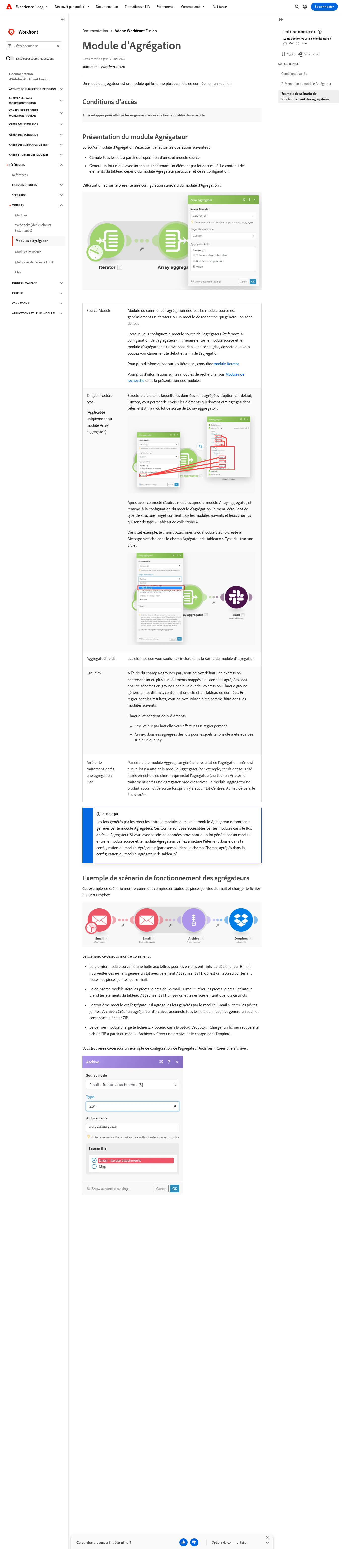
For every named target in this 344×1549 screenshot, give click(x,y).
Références (17, 165)
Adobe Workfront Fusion (136, 30)
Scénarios (19, 195)
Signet (291, 54)
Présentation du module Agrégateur (306, 83)
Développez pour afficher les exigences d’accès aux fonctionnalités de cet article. (145, 115)
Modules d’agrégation (32, 240)
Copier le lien (312, 54)
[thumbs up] (183, 1542)
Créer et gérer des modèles (28, 154)
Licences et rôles (24, 185)
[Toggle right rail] (280, 20)
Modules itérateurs (28, 252)
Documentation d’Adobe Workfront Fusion (29, 76)
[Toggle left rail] (62, 20)
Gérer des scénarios (23, 134)
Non (304, 43)
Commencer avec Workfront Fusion (22, 100)
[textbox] (34, 45)
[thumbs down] (194, 1542)
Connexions (20, 303)
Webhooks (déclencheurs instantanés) (33, 228)
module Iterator (226, 363)
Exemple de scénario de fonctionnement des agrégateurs (305, 96)
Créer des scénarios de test (29, 144)
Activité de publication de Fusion (32, 89)
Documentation (95, 30)
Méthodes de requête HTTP (34, 262)
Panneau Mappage (24, 283)
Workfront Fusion (113, 66)
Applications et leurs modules (34, 313)
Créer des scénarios (23, 124)
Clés (18, 272)
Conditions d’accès (294, 73)
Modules (18, 205)
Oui (291, 43)
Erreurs (18, 293)
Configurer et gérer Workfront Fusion (23, 113)
